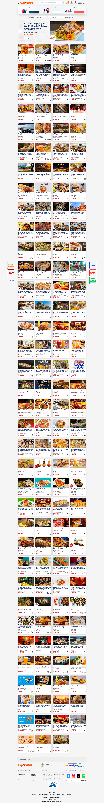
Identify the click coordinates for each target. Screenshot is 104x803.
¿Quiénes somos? (21, 774)
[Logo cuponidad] (26, 2)
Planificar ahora (34, 11)
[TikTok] (78, 776)
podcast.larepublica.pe (43, 794)
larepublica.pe (35, 794)
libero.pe (58, 794)
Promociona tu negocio (34, 780)
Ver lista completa (79, 11)
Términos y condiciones (33, 775)
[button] (49, 41)
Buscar (83, 780)
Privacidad (20, 777)
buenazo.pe (69, 794)
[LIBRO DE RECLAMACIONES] (53, 784)
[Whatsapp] (83, 776)
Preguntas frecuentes (22, 779)
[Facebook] (68, 776)
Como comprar (34, 777)
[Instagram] (73, 776)
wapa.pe (64, 794)
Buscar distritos (56, 11)
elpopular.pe (52, 794)
